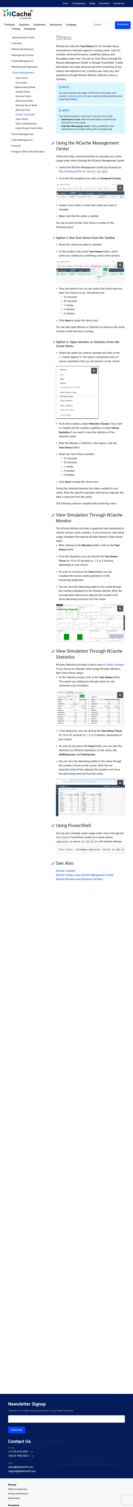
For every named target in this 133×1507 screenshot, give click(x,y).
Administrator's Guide (23, 37)
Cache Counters (75, 96)
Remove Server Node (26, 105)
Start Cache (22, 78)
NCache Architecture (23, 49)
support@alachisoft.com (22, 1471)
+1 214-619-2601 (18, 1451)
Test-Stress (63, 837)
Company (71, 24)
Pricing (16, 28)
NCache (12, 1484)
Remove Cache (23, 96)
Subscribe (16, 1429)
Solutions (24, 24)
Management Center (23, 55)
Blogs (92, 3)
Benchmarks (14, 1498)
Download (104, 3)
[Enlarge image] (120, 188)
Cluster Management (23, 72)
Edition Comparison (17, 1489)
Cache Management (22, 61)
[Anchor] (54, 143)
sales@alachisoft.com (20, 1466)
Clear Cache (22, 119)
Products (9, 24)
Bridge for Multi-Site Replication (28, 151)
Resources (56, 24)
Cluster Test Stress (25, 114)
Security (16, 146)
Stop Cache (21, 82)
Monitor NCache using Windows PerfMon (79, 879)
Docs (65, 3)
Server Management (23, 134)
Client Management (22, 140)
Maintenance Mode (25, 87)
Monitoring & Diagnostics (25, 67)
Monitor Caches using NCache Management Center (85, 875)
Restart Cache (23, 91)
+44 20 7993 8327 (18, 1455)
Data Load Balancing (26, 123)
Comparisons (79, 3)
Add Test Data (23, 110)
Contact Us (118, 3)
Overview (17, 43)
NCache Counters (66, 870)
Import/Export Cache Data (29, 128)
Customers (39, 24)
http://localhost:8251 (70, 171)
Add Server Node (24, 101)
